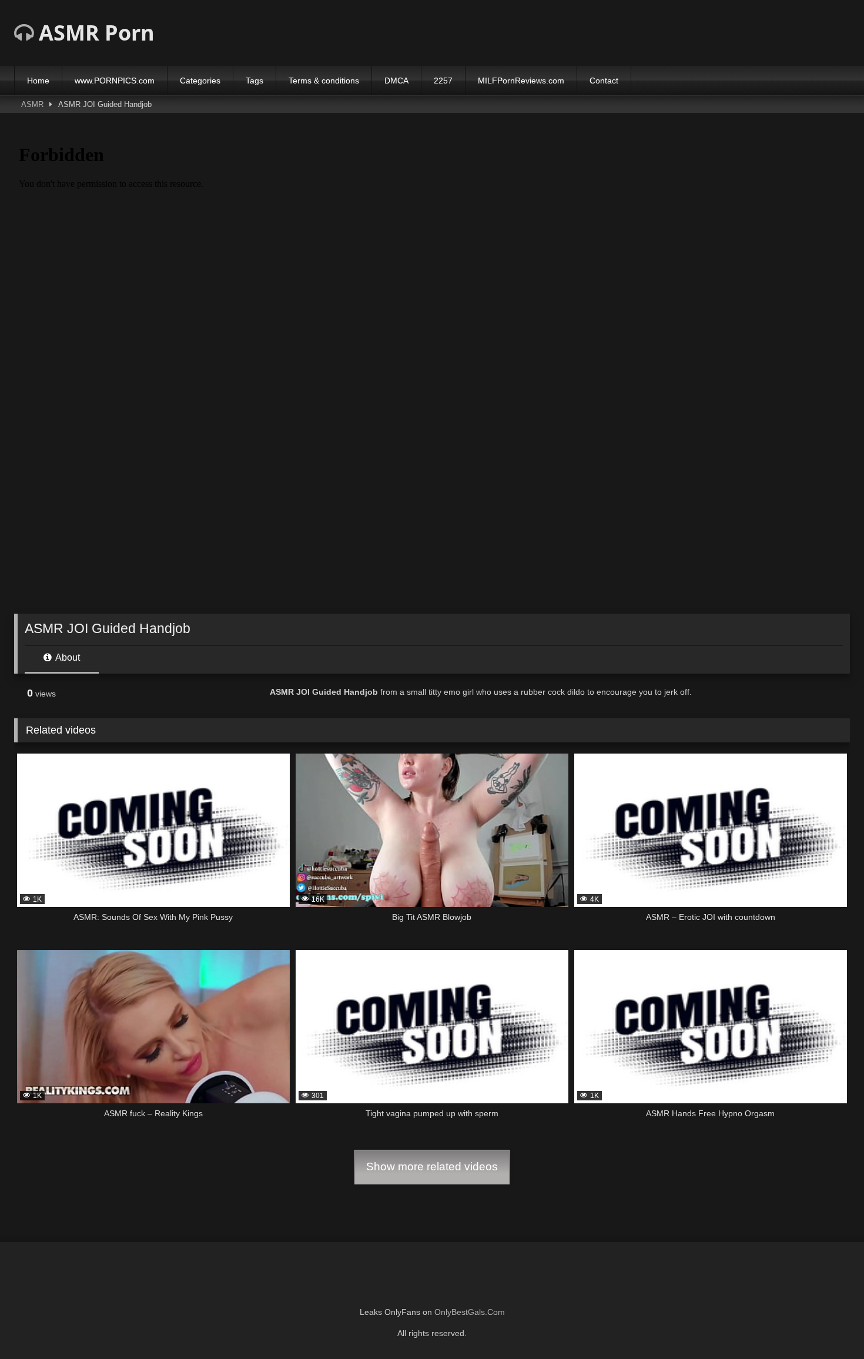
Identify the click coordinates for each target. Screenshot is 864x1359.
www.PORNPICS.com (115, 80)
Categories (200, 80)
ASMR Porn (94, 32)
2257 (443, 80)
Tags (254, 80)
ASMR (32, 104)
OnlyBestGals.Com (469, 1312)
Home (38, 80)
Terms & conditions (324, 80)
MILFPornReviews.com (521, 80)
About (66, 657)
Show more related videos (432, 1166)
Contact (604, 80)
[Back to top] (827, 1324)
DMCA (396, 80)
